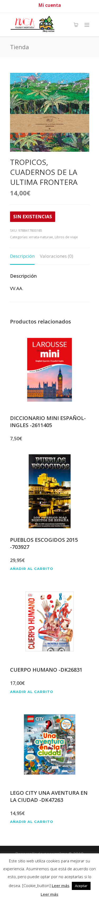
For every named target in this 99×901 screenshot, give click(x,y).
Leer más (60, 885)
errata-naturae (41, 237)
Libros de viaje (66, 237)
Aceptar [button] (81, 885)
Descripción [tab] (22, 256)
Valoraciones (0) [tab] (56, 256)
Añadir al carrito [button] (31, 568)
